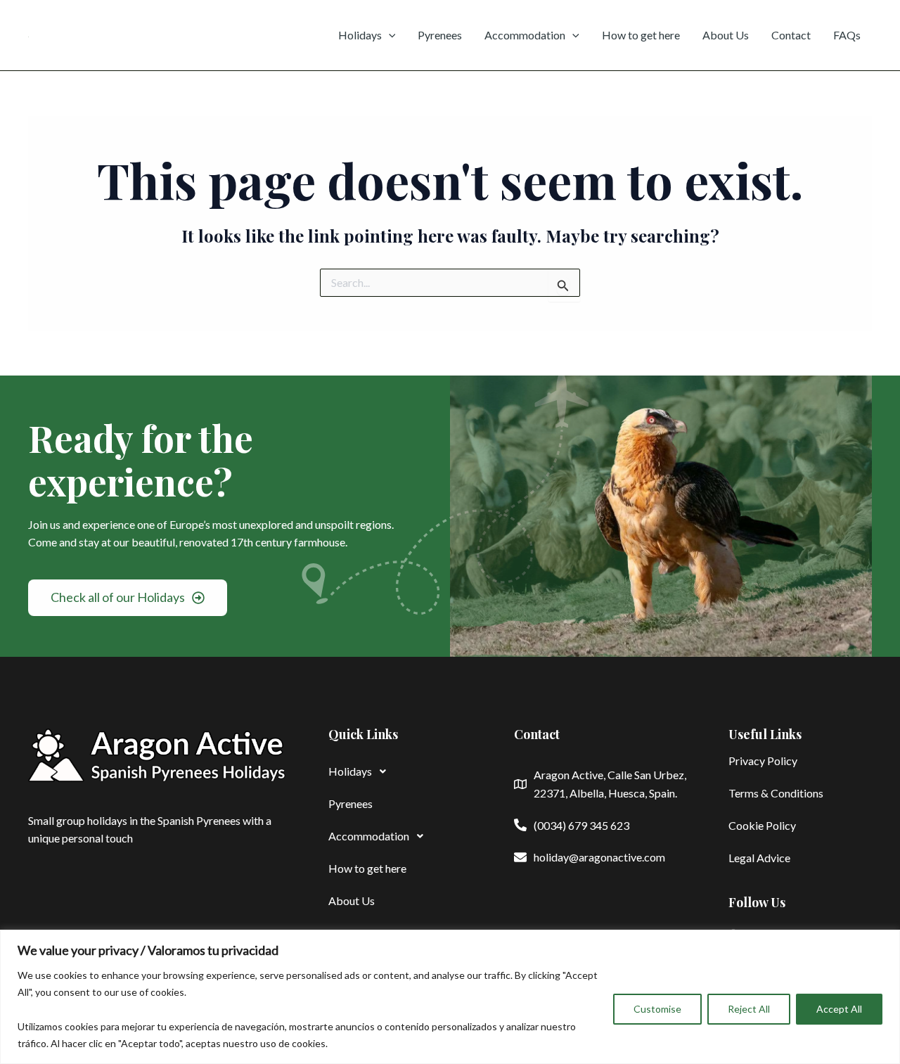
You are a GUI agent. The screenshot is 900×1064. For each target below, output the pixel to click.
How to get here (641, 34)
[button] (400, 771)
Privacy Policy (762, 760)
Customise (657, 1009)
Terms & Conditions (775, 793)
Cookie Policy (762, 825)
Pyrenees (440, 34)
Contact (791, 34)
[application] (389, 35)
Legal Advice (759, 857)
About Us (725, 34)
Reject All (749, 1009)
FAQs (847, 34)
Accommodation (524, 34)
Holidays (360, 34)
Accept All (839, 1009)
